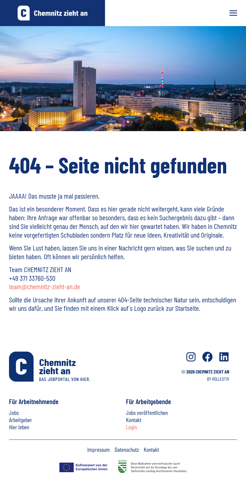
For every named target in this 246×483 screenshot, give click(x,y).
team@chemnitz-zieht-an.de (44, 286)
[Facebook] (207, 357)
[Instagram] (191, 357)
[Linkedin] (224, 357)
